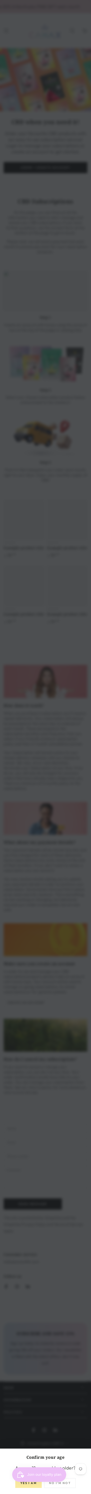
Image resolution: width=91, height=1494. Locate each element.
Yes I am (28, 1483)
